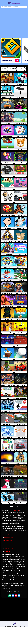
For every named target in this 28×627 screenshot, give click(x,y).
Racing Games (8, 543)
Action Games (8, 535)
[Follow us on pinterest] (16, 595)
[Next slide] (26, 50)
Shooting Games (8, 537)
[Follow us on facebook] (13, 595)
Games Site (7, 551)
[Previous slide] (2, 50)
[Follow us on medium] (9, 595)
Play (17, 60)
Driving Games (8, 540)
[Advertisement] (14, 22)
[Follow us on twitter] (19, 595)
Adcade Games (8, 546)
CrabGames (15, 510)
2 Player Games (8, 548)
